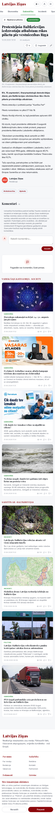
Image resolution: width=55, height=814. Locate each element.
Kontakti (32, 765)
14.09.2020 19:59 (9, 40)
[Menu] (50, 4)
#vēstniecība (9, 191)
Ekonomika (13, 11)
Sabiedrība (28, 11)
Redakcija (7, 765)
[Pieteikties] (44, 4)
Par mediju (7, 761)
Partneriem (33, 769)
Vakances (7, 769)
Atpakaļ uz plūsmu (15, 20)
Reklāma (32, 761)
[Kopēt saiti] (51, 45)
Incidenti (42, 11)
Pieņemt (40, 809)
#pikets (22, 191)
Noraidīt (14, 809)
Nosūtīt (47, 249)
